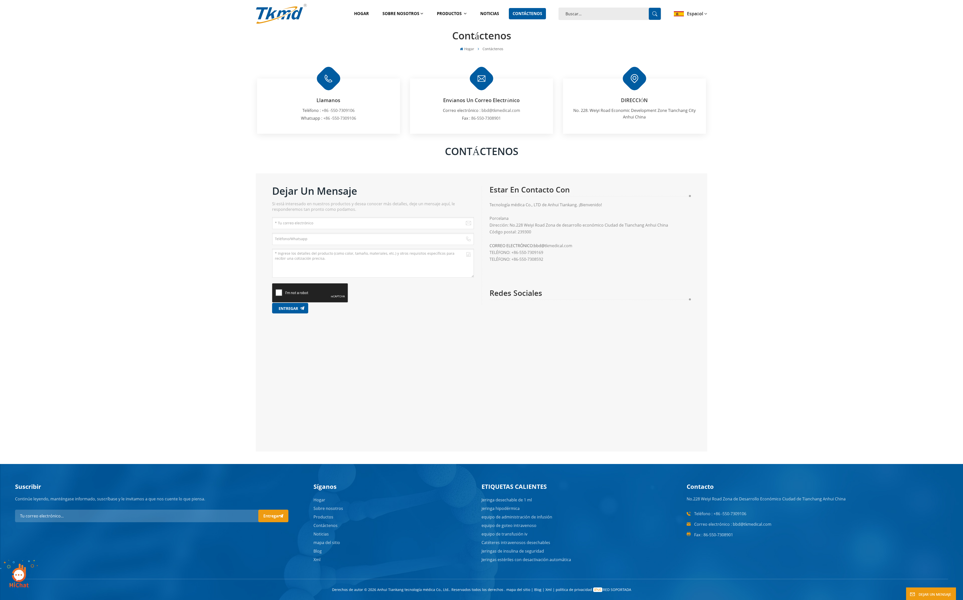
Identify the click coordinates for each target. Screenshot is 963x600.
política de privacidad (574, 589)
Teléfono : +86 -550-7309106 (720, 513)
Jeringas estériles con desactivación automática (526, 559)
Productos (450, 13)
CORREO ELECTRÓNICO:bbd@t (518, 245)
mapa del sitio (326, 542)
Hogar (361, 13)
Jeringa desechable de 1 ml (507, 500)
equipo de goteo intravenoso (509, 525)
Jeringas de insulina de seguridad (513, 551)
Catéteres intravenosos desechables (516, 542)
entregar (271, 516)
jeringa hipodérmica (501, 508)
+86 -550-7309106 (338, 110)
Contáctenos (527, 13)
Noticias (489, 13)
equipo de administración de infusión (517, 517)
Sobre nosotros (400, 13)
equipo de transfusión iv (504, 534)
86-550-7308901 (486, 118)
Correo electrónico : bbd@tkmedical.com (732, 524)
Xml (316, 559)
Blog (317, 551)
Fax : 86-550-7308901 (713, 535)
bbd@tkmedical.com (501, 110)
